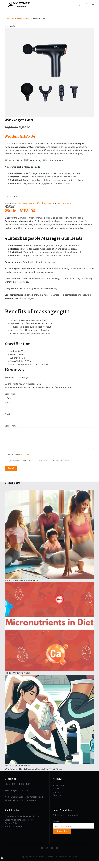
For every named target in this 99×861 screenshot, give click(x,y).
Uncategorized (44, 203)
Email (8, 414)
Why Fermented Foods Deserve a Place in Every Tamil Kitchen (34, 769)
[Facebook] (42, 848)
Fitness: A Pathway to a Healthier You (22, 580)
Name (8, 402)
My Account (58, 785)
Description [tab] (10, 205)
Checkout (57, 795)
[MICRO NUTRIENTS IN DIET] (49, 626)
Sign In (56, 792)
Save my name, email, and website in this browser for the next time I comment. (41, 461)
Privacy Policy (23, 454)
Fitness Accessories (26, 203)
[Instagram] (52, 848)
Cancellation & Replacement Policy (22, 816)
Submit (10, 468)
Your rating (10, 394)
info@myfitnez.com (19, 790)
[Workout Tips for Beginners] (49, 719)
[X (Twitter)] (47, 848)
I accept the (18, 454)
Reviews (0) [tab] (10, 207)
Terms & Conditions (14, 826)
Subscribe (62, 831)
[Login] (80, 5)
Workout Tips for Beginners (17, 765)
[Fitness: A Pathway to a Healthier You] (49, 534)
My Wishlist (58, 788)
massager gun (64, 203)
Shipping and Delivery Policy (19, 819)
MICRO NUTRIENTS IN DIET (17, 673)
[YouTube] (57, 848)
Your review (11, 426)
